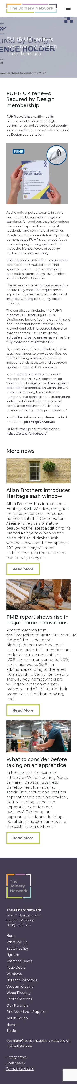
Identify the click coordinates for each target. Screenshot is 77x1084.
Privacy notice (16, 1057)
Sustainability (17, 948)
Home (11, 936)
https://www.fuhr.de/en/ (26, 433)
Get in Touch (17, 1018)
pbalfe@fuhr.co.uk (39, 422)
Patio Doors (15, 967)
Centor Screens (38, 33)
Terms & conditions (20, 1069)
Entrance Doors (19, 961)
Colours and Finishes (38, 61)
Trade (11, 1031)
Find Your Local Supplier (26, 1012)
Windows (14, 974)
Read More (23, 569)
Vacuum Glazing (38, 24)
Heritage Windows (21, 980)
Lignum (12, 955)
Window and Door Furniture (38, 52)
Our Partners (17, 1005)
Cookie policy (15, 1063)
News (10, 1024)
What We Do (17, 942)
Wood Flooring (38, 43)
